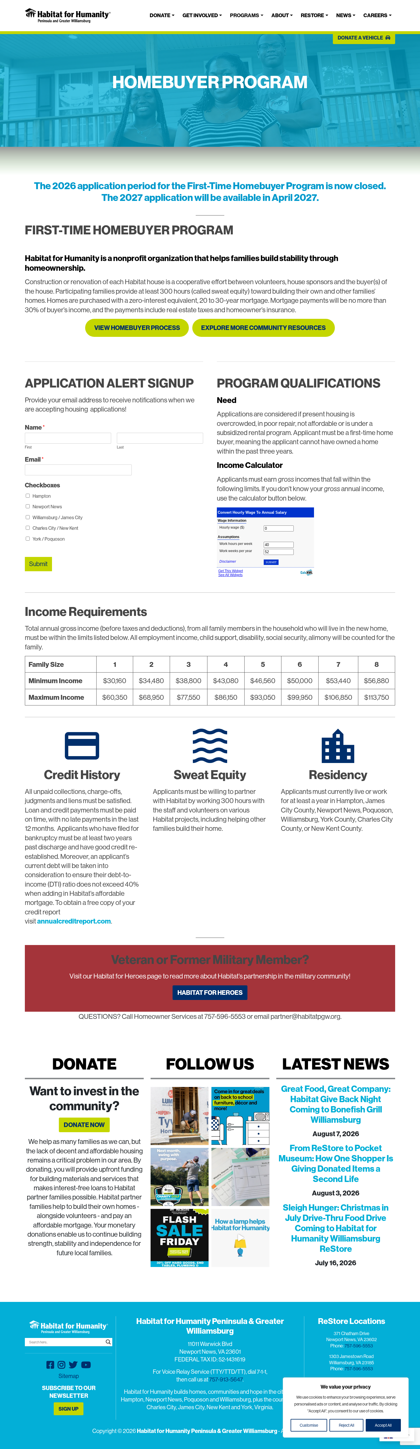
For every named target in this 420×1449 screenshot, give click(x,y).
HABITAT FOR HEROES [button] (210, 993)
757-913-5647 (226, 1379)
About (280, 15)
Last (120, 447)
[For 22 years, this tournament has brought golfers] (180, 1177)
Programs (244, 15)
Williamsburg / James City (58, 517)
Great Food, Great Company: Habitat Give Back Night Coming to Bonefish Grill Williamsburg (336, 1104)
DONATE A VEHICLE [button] (361, 38)
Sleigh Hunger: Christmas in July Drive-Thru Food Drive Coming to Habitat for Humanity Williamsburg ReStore (336, 1228)
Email (34, 459)
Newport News (47, 506)
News (343, 15)
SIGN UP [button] (69, 1408)
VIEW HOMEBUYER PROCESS (137, 328)
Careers (375, 15)
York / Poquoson (49, 539)
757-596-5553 (359, 1346)
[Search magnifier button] (108, 1342)
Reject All (346, 1425)
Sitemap (69, 1375)
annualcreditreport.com (74, 921)
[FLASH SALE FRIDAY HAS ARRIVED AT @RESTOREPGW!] (180, 1238)
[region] (346, 1407)
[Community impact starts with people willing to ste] (180, 1116)
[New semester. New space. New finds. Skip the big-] (240, 1116)
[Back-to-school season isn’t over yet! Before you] (240, 1177)
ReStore (312, 15)
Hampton (42, 496)
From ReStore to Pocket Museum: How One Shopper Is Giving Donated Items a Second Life (336, 1163)
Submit (38, 564)
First (28, 447)
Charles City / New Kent (55, 528)
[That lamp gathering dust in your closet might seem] (240, 1238)
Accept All (383, 1425)
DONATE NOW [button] (84, 1125)
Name (35, 427)
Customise (309, 1425)
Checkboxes (42, 485)
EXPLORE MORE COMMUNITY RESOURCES (263, 328)
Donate (160, 15)
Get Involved (200, 15)
